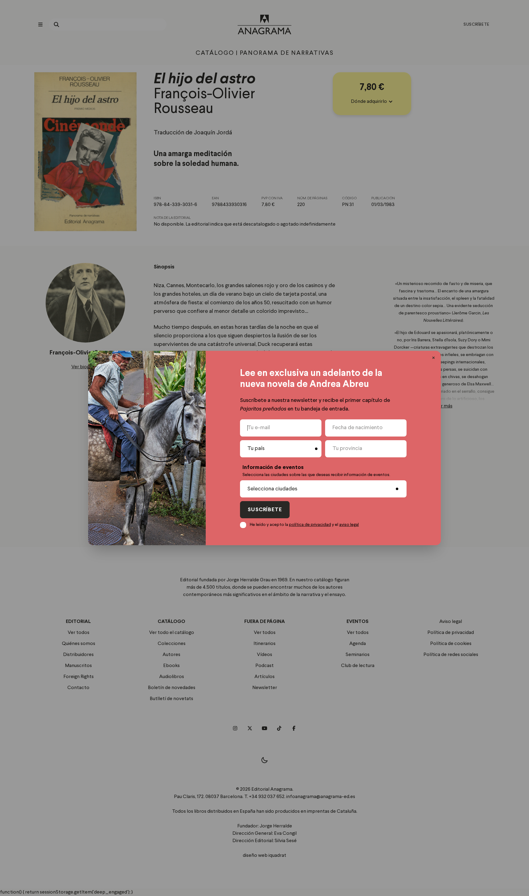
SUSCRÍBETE (265, 509)
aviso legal (349, 525)
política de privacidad (310, 525)
